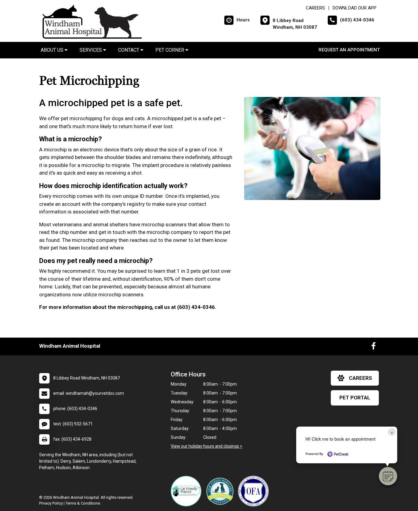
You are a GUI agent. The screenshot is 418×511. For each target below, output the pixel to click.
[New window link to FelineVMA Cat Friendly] (187, 491)
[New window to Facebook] (373, 347)
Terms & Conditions (82, 503)
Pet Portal (354, 397)
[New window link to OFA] (255, 491)
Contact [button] (129, 50)
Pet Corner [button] (170, 50)
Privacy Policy (51, 503)
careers (360, 378)
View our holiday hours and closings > (206, 446)
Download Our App (354, 8)
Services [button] (91, 50)
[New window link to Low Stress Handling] (221, 491)
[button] (388, 476)
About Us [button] (53, 50)
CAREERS (315, 8)
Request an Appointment (349, 50)
